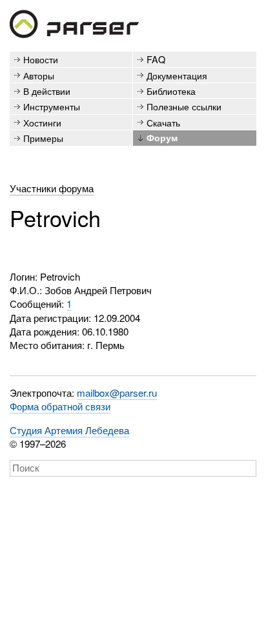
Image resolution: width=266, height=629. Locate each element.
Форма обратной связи (60, 406)
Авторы (38, 75)
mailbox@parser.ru (117, 392)
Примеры (43, 138)
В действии (46, 90)
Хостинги (42, 122)
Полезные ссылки (184, 106)
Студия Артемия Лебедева (69, 430)
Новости (40, 59)
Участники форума (52, 188)
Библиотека (171, 90)
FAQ (156, 59)
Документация (177, 75)
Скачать (163, 122)
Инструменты (51, 106)
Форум (162, 137)
